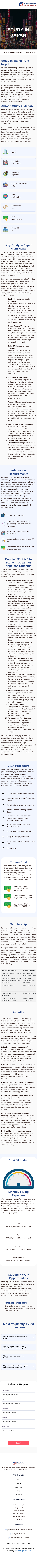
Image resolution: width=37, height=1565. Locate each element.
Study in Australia (18, 1505)
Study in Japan (18, 1510)
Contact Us (18, 1494)
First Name (5, 1390)
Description (5, 1426)
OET (18, 1543)
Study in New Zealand (18, 1516)
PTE (13, 1543)
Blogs (18, 1491)
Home (18, 1480)
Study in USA (18, 1508)
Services (18, 1483)
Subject (4, 1417)
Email (3, 1399)
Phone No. (5, 1408)
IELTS (8, 1543)
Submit (18, 1443)
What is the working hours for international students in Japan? (14, 1347)
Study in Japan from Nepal (12, 52)
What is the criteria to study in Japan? (13, 1357)
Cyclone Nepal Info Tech (22, 1551)
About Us (18, 1487)
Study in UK (19, 1519)
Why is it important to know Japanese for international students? (16, 1366)
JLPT (23, 1543)
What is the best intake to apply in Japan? (15, 1337)
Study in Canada (18, 1513)
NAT (28, 1543)
